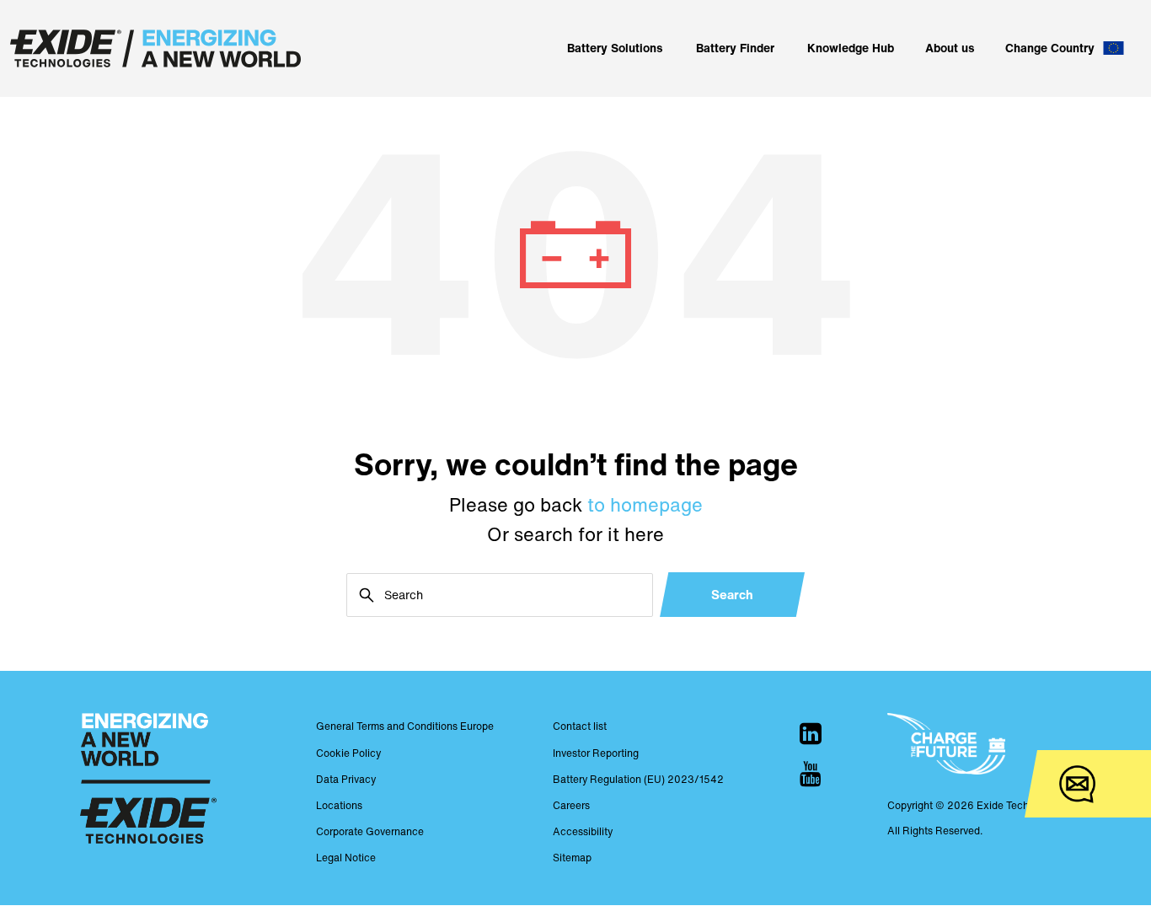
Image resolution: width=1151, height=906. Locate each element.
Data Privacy (346, 779)
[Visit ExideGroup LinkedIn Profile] (811, 733)
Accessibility (583, 831)
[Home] (155, 48)
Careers (571, 805)
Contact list (580, 726)
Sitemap (572, 857)
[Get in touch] (1077, 784)
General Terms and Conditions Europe (405, 726)
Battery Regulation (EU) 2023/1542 (638, 779)
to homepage (645, 504)
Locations (339, 805)
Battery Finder (735, 47)
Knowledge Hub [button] (850, 47)
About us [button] (950, 47)
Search (732, 594)
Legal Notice (346, 857)
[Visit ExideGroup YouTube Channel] (811, 773)
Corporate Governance (370, 831)
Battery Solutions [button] (615, 47)
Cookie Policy (348, 753)
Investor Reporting (596, 753)
